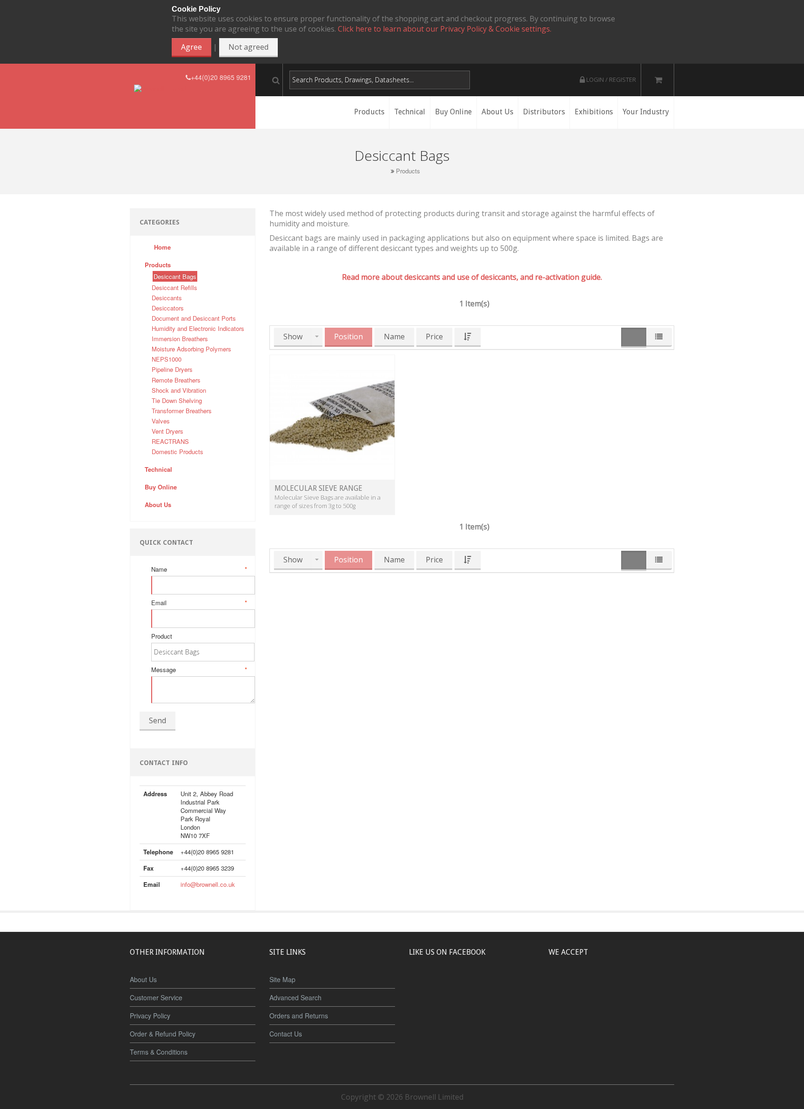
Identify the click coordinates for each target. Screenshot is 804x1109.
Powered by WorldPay (611, 1011)
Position (348, 336)
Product (161, 636)
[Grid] (633, 338)
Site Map (282, 979)
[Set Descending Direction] (468, 337)
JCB (596, 986)
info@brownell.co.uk (208, 884)
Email (198, 603)
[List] (659, 337)
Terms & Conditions (159, 1051)
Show (292, 336)
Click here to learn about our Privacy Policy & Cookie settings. (444, 29)
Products (408, 171)
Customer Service (156, 997)
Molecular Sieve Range (318, 488)
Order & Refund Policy (162, 1033)
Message (198, 670)
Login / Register (610, 79)
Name (198, 569)
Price (434, 336)
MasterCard (568, 986)
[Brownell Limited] (160, 77)
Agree (191, 47)
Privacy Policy (150, 1015)
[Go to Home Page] (385, 170)
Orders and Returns (298, 1015)
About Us (143, 979)
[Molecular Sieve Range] (332, 416)
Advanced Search (295, 997)
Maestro (623, 986)
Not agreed (248, 47)
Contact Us (285, 1033)
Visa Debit (654, 986)
